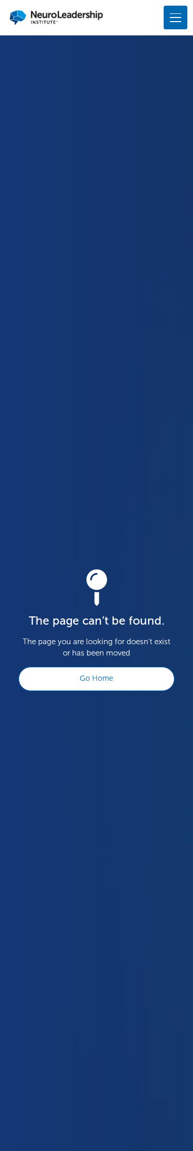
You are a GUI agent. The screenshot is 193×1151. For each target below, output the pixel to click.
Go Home (96, 678)
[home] (56, 17)
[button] (173, 17)
